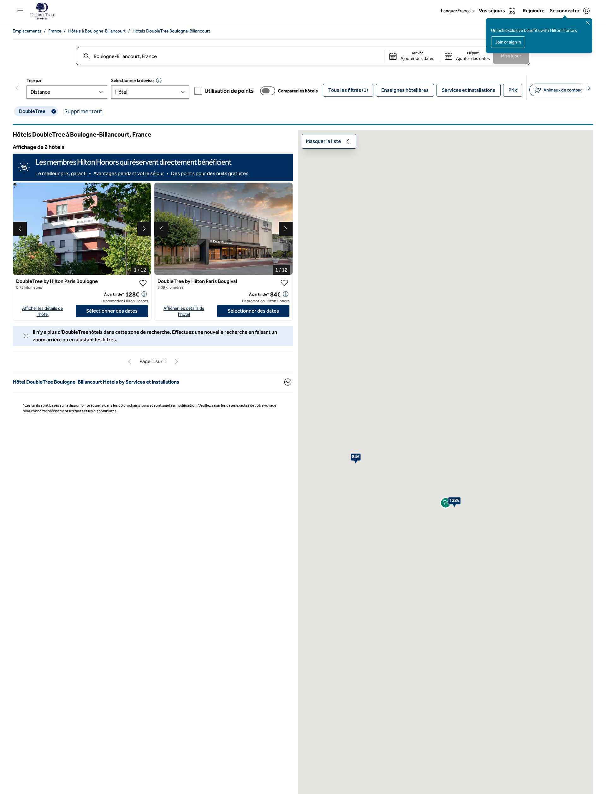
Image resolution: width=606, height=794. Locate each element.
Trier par (34, 80)
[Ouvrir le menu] (20, 10)
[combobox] (229, 56)
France (54, 31)
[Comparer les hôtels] (267, 90)
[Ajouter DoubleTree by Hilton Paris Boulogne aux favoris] (143, 283)
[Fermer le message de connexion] (587, 22)
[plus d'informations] (144, 294)
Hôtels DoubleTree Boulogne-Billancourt (171, 31)
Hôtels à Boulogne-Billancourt (97, 31)
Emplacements (27, 31)
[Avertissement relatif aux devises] (159, 80)
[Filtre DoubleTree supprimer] (53, 111)
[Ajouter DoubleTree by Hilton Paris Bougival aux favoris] (284, 283)
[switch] (268, 91)
